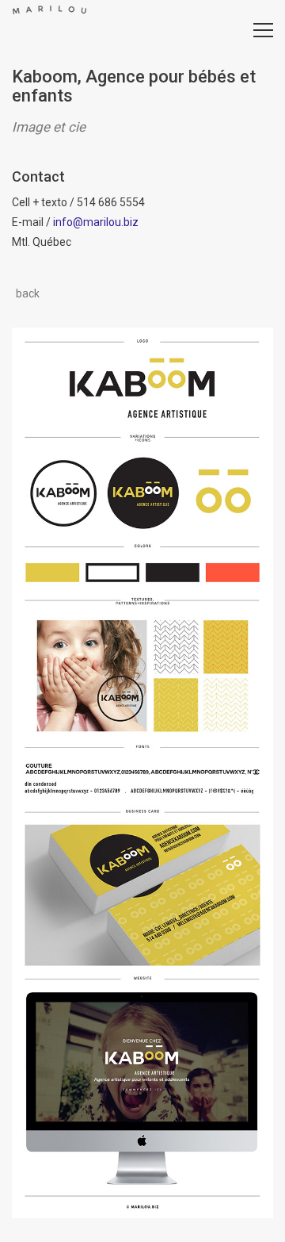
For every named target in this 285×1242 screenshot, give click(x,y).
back (28, 293)
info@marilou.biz (96, 222)
